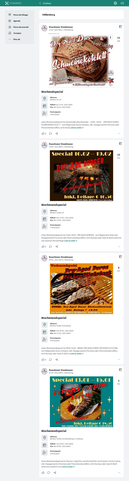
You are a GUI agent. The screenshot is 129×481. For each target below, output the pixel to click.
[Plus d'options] (119, 133)
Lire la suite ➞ (77, 127)
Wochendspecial (52, 92)
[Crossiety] (13, 3)
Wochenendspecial (53, 205)
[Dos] (40, 3)
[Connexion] (122, 3)
